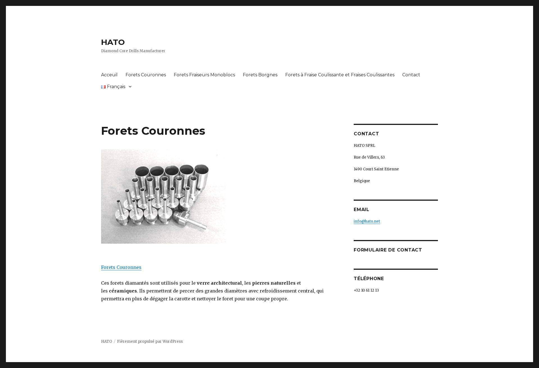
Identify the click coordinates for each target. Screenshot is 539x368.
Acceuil (109, 74)
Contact (411, 74)
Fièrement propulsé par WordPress (150, 341)
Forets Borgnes (260, 74)
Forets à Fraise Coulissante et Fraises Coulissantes (339, 74)
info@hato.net (367, 221)
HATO (113, 42)
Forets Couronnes (145, 74)
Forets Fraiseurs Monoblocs (204, 74)
